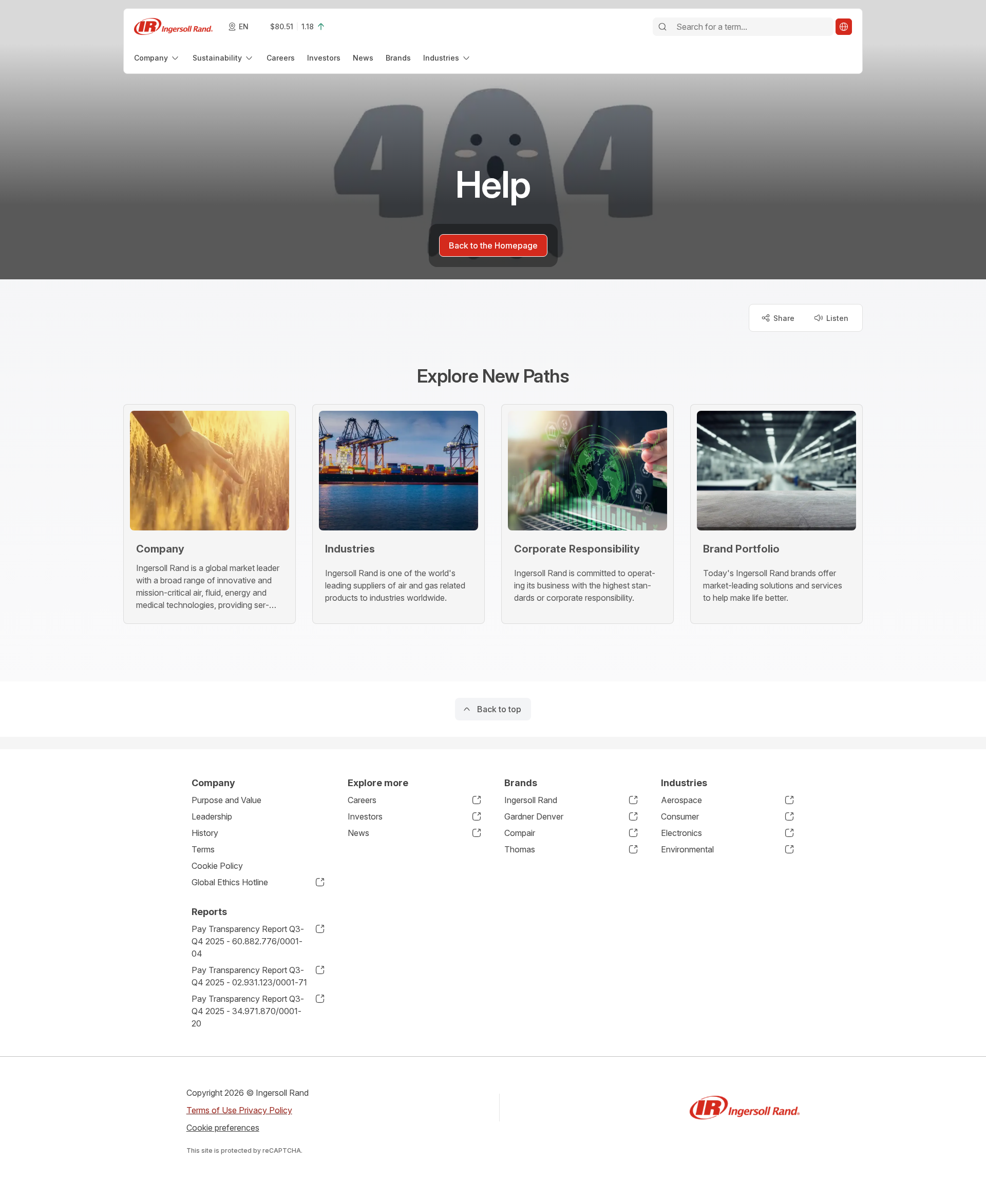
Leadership (212, 816)
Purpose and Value (226, 800)
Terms (203, 849)
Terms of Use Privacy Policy (239, 1110)
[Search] (662, 26)
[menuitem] (157, 57)
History (205, 833)
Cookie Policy (217, 866)
